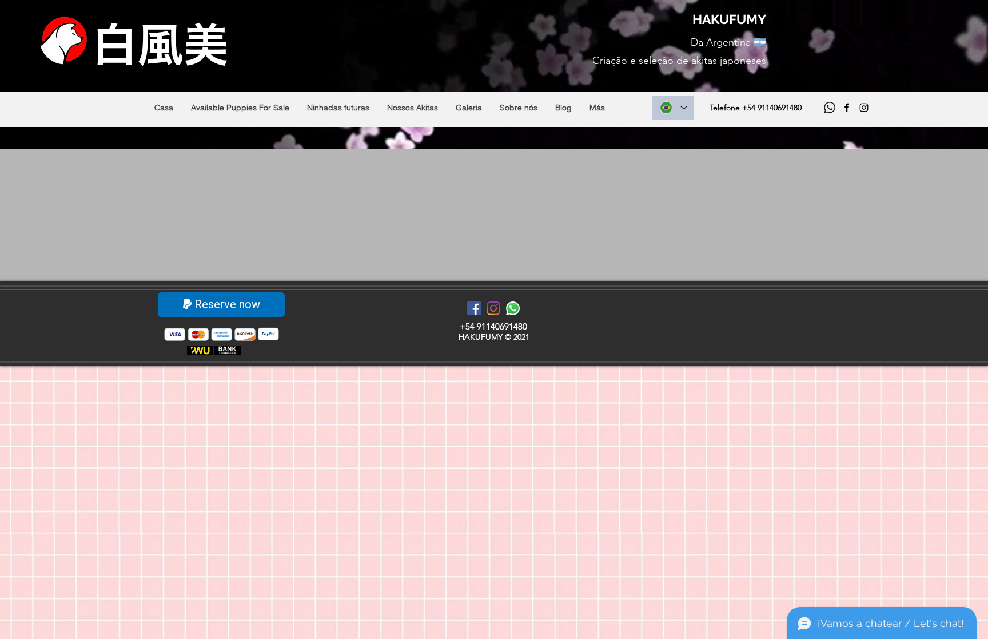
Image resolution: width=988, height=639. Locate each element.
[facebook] (846, 107)
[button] (240, 107)
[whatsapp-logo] (513, 308)
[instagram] (864, 107)
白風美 (160, 45)
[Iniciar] (200, 350)
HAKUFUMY (729, 19)
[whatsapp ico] (829, 107)
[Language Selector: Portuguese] (673, 108)
